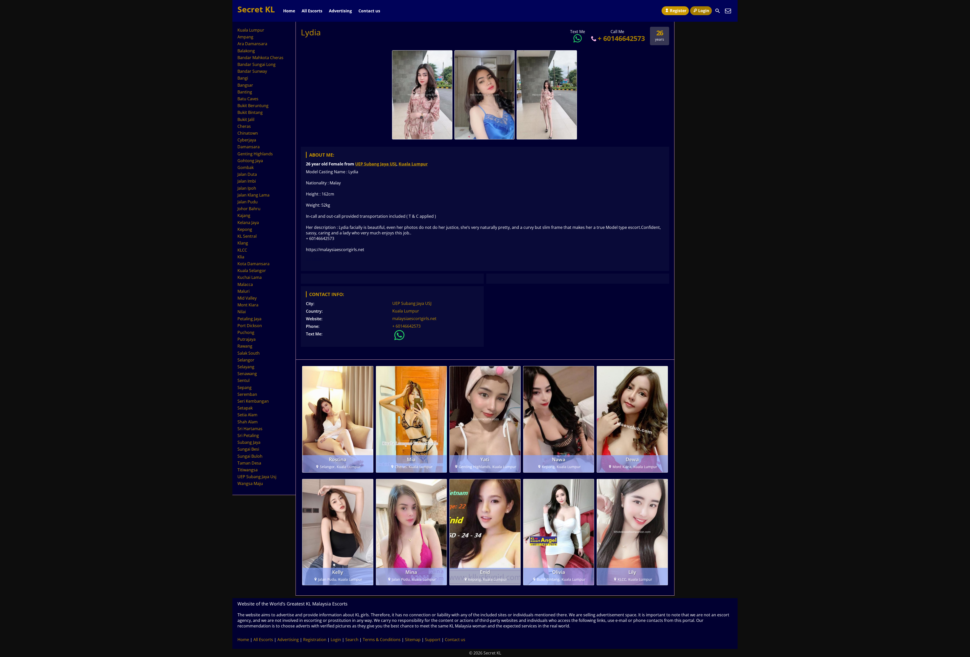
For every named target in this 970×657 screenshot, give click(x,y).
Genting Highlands (255, 154)
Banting (244, 92)
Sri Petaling (248, 435)
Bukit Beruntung (253, 105)
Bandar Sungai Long (256, 64)
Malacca (245, 284)
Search (351, 639)
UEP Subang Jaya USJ (375, 164)
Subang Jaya (248, 442)
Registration (314, 639)
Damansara (248, 147)
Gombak (245, 167)
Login (703, 10)
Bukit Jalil (245, 119)
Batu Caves (247, 99)
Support (433, 639)
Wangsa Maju (250, 483)
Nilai (241, 311)
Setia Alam (247, 415)
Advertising (340, 11)
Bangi (242, 78)
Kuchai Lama (249, 277)
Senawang (247, 373)
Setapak (245, 408)
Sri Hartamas (249, 428)
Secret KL (256, 9)
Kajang (243, 215)
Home (289, 11)
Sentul (243, 380)
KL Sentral (247, 236)
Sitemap (413, 639)
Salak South (248, 353)
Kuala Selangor (251, 270)
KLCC (242, 250)
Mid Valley (247, 298)
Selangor (245, 360)
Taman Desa (249, 463)
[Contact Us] (728, 10)
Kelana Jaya (248, 222)
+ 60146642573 (621, 38)
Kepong (244, 229)
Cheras (244, 126)
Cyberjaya (246, 140)
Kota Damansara (253, 263)
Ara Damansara (252, 43)
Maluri (243, 291)
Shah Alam (247, 422)
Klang (242, 243)
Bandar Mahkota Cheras (260, 57)
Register (678, 10)
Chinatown (247, 133)
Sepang (244, 387)
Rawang (244, 346)
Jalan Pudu (247, 202)
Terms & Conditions (382, 639)
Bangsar (245, 85)
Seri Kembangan (253, 401)
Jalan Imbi (246, 181)
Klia (240, 257)
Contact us (369, 11)
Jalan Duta (247, 174)
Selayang (245, 367)
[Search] (717, 10)
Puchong (245, 332)
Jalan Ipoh (246, 188)
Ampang (245, 37)
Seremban (247, 394)
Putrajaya (246, 339)
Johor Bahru (248, 208)
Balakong (246, 51)
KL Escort (315, 259)
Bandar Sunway (252, 71)
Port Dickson (249, 325)
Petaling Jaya (249, 319)
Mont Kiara (247, 305)
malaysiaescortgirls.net (414, 318)
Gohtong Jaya (250, 160)
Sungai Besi (248, 449)
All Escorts (312, 11)
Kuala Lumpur (413, 164)
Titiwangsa (247, 470)
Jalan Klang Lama (253, 195)
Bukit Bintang (250, 112)
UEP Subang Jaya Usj (256, 476)
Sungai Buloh (249, 456)
